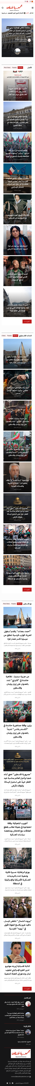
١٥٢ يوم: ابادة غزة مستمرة (24, 1042)
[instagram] (7, 1083)
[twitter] (10, 1083)
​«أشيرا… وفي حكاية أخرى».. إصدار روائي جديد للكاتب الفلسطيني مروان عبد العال (17, 91)
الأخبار (27, 13)
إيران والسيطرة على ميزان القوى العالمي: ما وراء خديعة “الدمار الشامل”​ (17, 390)
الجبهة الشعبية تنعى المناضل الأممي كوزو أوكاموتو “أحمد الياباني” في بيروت (17, 277)
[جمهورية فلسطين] (17, 8)
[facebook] (12, 1083)
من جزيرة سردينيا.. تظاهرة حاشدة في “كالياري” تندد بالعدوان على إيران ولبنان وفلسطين (17, 421)
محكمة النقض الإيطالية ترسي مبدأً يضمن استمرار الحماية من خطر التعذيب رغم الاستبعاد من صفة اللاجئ (14, 1015)
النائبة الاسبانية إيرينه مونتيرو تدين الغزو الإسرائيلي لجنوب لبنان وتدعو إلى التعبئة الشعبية (17, 969)
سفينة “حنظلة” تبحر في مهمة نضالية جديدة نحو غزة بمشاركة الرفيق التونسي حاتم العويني (14, 1033)
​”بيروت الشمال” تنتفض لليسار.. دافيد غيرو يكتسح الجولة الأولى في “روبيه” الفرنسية (17, 924)
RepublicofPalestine (21, 39)
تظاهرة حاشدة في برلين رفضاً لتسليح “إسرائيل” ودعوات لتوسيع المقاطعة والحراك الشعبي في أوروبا (17, 153)
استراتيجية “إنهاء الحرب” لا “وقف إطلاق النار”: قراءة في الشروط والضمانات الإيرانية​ (17, 483)
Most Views (7, 67)
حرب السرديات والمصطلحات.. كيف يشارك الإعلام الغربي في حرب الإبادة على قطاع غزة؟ (17, 308)
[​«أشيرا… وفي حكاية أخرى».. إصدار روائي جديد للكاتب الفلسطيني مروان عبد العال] (25, 13)
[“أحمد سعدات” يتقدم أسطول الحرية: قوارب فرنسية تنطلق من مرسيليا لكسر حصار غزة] (17, 617)
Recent (20, 67)
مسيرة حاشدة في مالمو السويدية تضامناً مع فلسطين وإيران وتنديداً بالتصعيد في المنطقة (17, 576)
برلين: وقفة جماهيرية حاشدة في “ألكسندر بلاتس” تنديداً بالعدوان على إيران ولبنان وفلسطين (17, 452)
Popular (14, 67)
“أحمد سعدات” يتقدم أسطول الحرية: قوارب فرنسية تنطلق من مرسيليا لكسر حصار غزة (17, 359)
